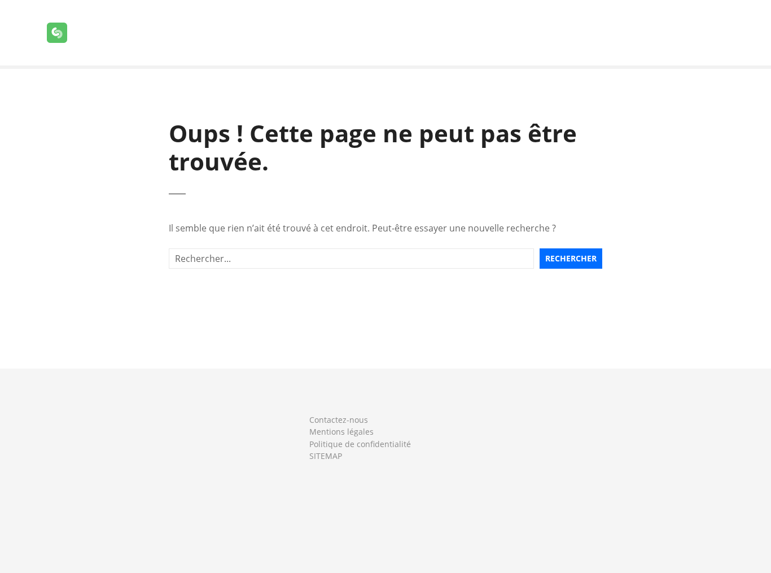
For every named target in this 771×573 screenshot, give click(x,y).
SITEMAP (325, 455)
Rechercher (571, 258)
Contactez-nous (338, 419)
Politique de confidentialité (360, 444)
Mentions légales (341, 431)
